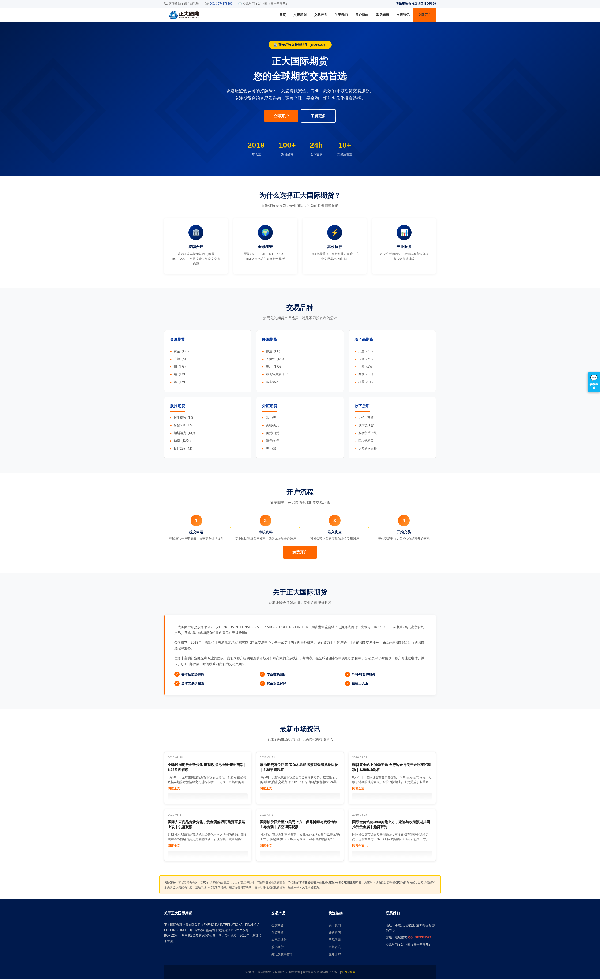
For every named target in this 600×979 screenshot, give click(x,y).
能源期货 (277, 932)
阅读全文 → (176, 788)
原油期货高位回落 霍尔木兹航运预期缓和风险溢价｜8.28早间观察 (299, 767)
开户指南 (361, 15)
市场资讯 (403, 15)
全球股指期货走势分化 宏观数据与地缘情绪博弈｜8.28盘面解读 (207, 767)
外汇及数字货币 (282, 954)
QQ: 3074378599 (419, 937)
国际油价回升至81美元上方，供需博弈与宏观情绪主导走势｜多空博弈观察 (299, 824)
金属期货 (277, 925)
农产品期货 (279, 939)
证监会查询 (348, 972)
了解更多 (318, 116)
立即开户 (424, 15)
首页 (282, 15)
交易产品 (320, 15)
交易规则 (300, 15)
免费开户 (300, 552)
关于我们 (341, 15)
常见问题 (382, 15)
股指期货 (277, 947)
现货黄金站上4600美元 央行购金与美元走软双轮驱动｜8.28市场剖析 (391, 767)
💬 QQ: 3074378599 (218, 3)
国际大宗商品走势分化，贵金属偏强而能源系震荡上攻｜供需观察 (206, 824)
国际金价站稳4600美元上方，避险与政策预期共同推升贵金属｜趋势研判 (391, 824)
